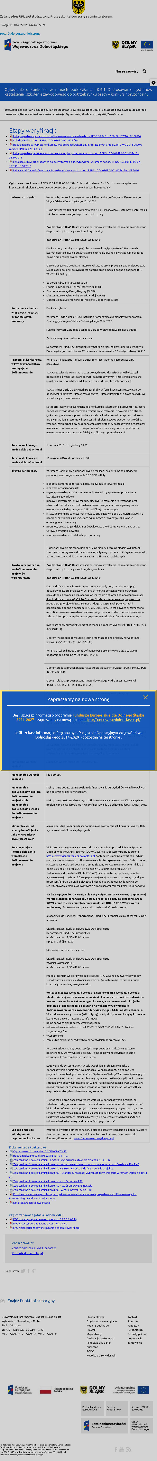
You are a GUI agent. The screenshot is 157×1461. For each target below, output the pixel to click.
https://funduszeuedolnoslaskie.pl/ (112, 720)
